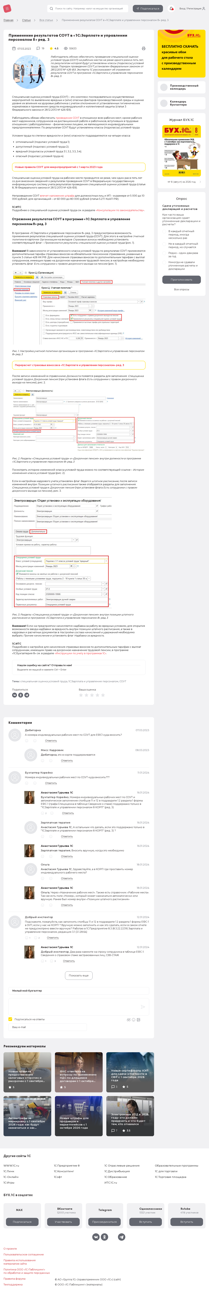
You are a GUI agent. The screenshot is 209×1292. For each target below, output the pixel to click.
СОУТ (122, 681)
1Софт (58, 1176)
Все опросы (181, 289)
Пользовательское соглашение (24, 1254)
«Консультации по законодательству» (120, 210)
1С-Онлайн (11, 1176)
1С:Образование (115, 1176)
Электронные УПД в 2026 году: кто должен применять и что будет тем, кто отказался (130, 1119)
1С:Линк (9, 1171)
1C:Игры (9, 1182)
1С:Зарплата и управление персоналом (93, 681)
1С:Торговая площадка (171, 1176)
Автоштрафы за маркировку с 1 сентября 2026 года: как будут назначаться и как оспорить (26, 1125)
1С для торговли (166, 1171)
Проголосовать (181, 279)
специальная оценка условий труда (43, 681)
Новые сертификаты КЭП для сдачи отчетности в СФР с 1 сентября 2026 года (129, 1075)
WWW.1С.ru (11, 1165)
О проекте (10, 1248)
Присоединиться (104, 1221)
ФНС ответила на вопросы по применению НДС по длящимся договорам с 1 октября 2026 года (78, 1078)
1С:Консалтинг (64, 1171)
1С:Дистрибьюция (117, 1171)
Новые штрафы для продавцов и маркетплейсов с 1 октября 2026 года (74, 1123)
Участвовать (63, 1221)
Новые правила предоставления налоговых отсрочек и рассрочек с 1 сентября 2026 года (25, 1078)
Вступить (145, 1221)
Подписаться (149, 8)
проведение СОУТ (67, 117)
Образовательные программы (176, 1165)
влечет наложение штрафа (57, 195)
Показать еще (79, 975)
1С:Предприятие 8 (67, 1165)
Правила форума (14, 1278)
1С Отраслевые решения (122, 1165)
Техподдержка (13, 1284)
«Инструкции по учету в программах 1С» (80, 653)
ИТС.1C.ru (110, 1182)
